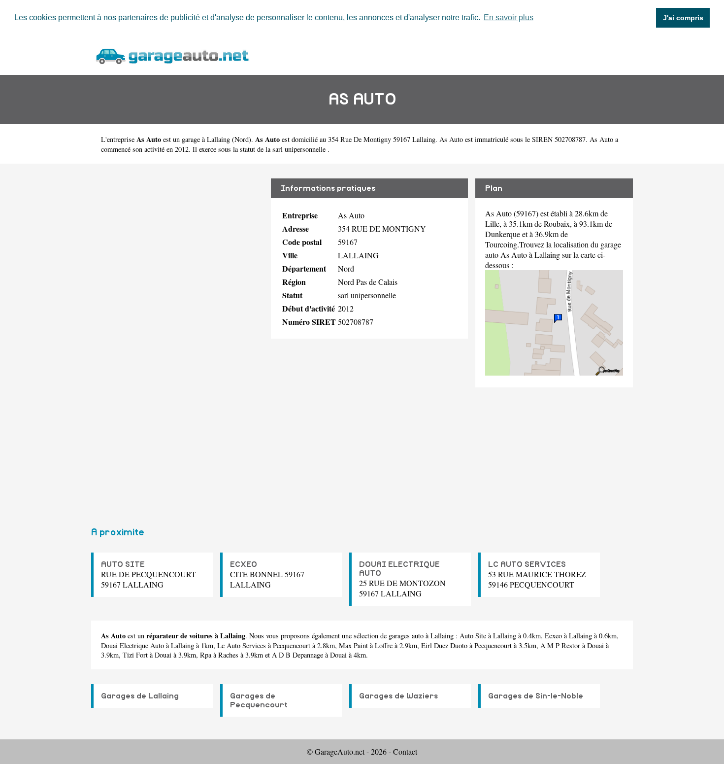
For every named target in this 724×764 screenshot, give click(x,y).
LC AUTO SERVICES (527, 564)
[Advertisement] (177, 341)
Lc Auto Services (241, 645)
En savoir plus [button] (508, 17)
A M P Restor (560, 645)
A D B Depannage (297, 655)
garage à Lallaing (206, 139)
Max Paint (353, 645)
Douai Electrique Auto (132, 645)
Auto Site (473, 635)
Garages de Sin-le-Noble (535, 696)
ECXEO (243, 564)
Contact (405, 751)
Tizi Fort (135, 655)
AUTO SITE (123, 564)
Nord (241, 139)
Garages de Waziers (398, 696)
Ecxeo (553, 635)
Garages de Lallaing (140, 696)
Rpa (205, 655)
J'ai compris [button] (683, 18)
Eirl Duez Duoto (444, 645)
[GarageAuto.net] (172, 55)
